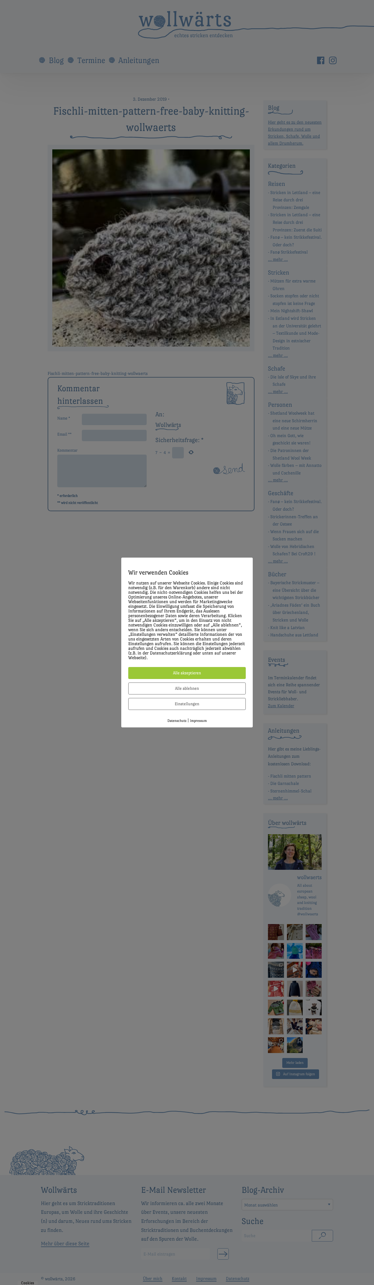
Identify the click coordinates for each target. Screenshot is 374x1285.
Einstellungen (187, 703)
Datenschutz (176, 721)
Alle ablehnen (187, 688)
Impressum (198, 721)
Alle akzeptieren (187, 673)
